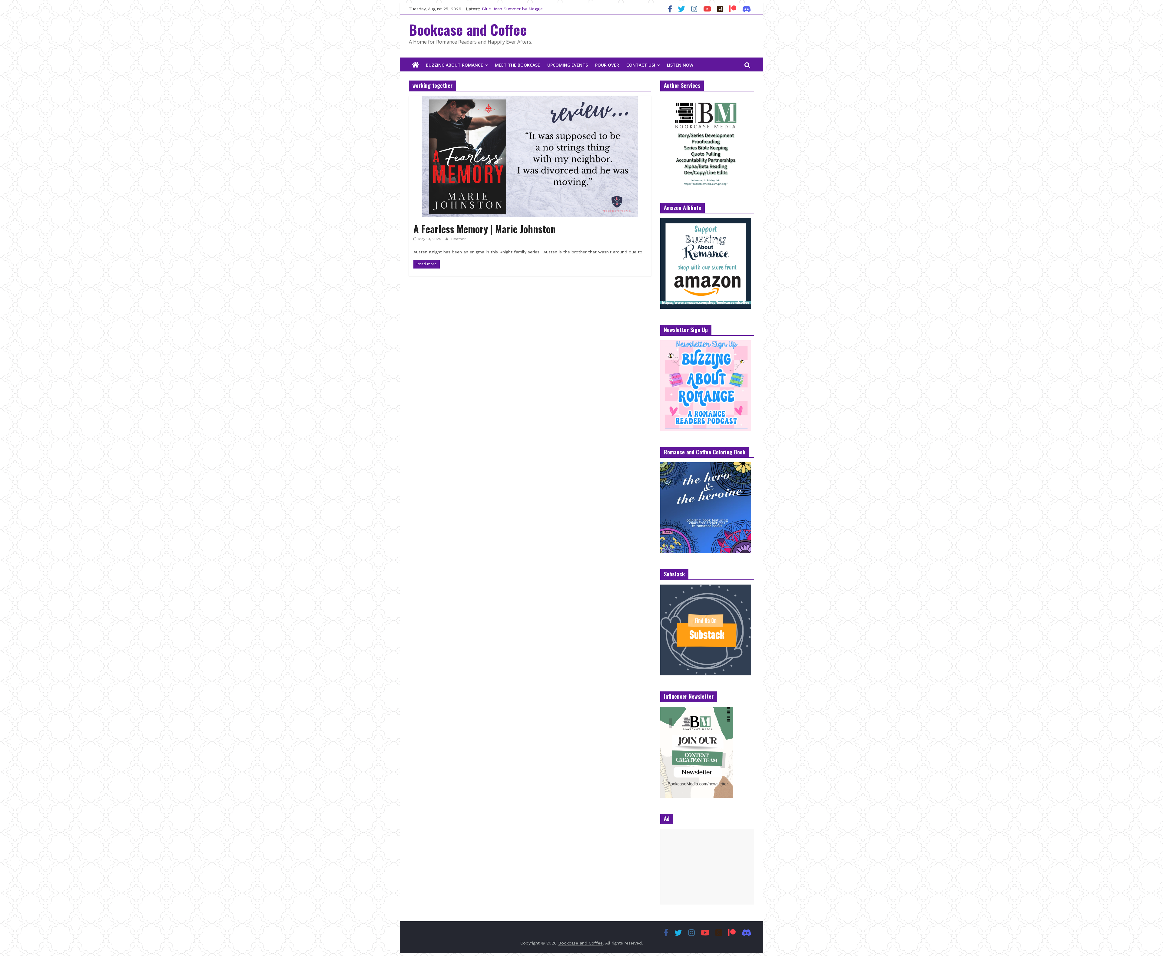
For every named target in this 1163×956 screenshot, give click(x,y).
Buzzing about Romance (454, 65)
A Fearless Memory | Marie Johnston (484, 229)
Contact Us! (640, 65)
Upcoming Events (567, 65)
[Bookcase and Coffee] (415, 65)
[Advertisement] (707, 867)
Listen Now (680, 65)
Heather (458, 239)
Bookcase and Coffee (468, 29)
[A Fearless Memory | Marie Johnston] (530, 100)
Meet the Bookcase (517, 65)
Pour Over (607, 65)
